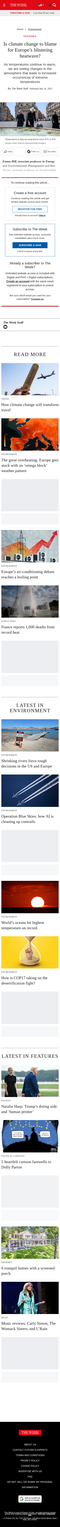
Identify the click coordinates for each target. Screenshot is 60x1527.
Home (20, 29)
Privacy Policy (30, 1460)
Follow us (35, 151)
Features (30, 36)
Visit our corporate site (41, 1514)
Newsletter (52, 151)
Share (10, 151)
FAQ (30, 1476)
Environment (35, 29)
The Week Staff (20, 88)
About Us (30, 1444)
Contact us (37, 299)
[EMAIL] (6, 327)
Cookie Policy (30, 1466)
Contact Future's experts (30, 1450)
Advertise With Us (30, 1471)
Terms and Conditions (30, 1455)
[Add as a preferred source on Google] (30, 1499)
